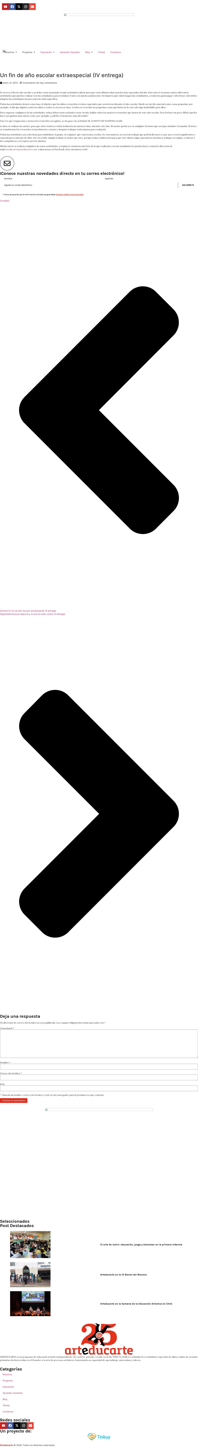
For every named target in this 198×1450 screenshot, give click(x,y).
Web (2, 1084)
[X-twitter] (18, 6)
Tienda (101, 52)
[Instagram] (25, 6)
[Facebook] (12, 6)
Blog (87, 52)
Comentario (7, 1028)
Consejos (4, 200)
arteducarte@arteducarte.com (21, 149)
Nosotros (7, 1374)
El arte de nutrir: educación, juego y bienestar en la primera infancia (141, 1244)
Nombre (5, 1062)
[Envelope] (32, 6)
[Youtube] (5, 6)
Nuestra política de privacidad (69, 194)
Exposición (46, 52)
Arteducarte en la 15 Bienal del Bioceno (123, 1274)
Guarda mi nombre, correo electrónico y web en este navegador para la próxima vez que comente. (53, 1095)
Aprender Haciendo (70, 52)
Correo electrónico (11, 1073)
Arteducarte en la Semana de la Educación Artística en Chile (136, 1303)
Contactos (115, 52)
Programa (8, 1380)
